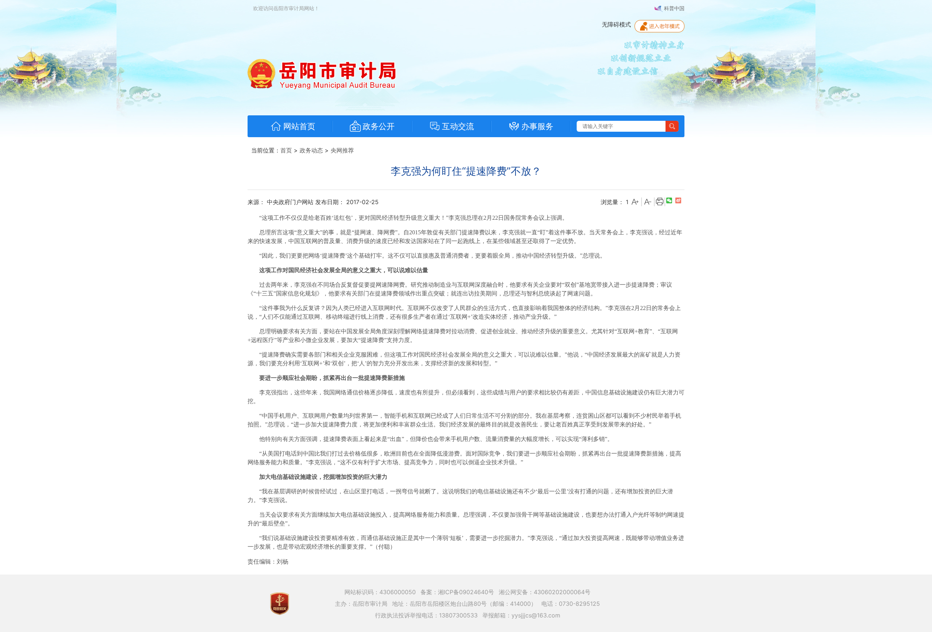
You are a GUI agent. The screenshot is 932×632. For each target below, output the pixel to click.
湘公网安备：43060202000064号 (545, 592)
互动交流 (458, 126)
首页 (286, 150)
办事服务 (537, 126)
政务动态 (311, 150)
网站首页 (299, 126)
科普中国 (673, 8)
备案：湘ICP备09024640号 (457, 592)
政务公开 (379, 126)
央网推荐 (342, 150)
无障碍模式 (616, 24)
